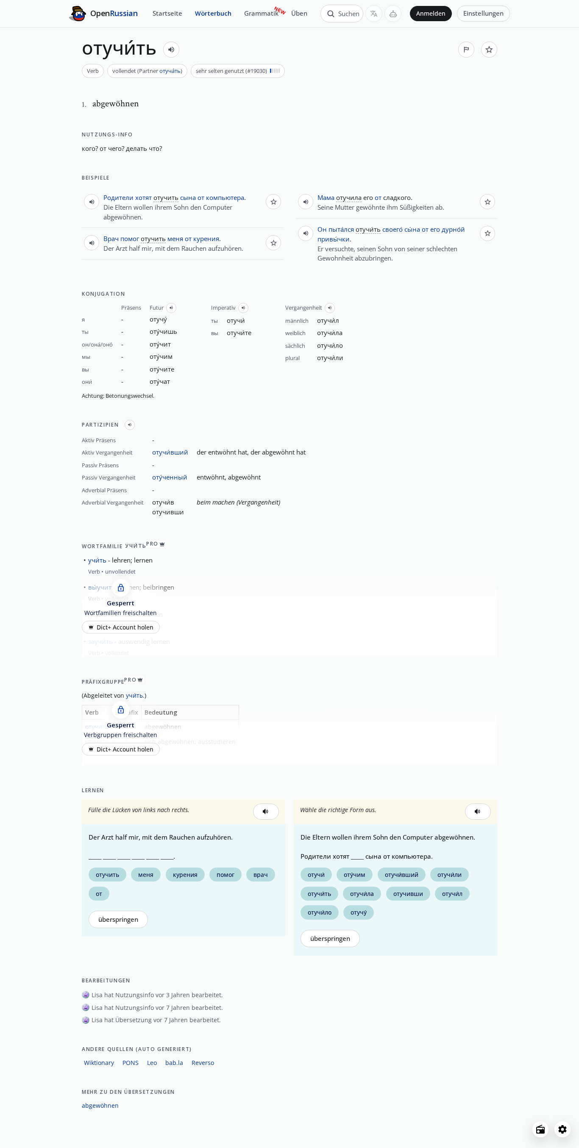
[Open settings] (562, 1129)
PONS (130, 1063)
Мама (325, 197)
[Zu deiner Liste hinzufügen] (489, 50)
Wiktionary (99, 1063)
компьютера (225, 197)
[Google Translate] (373, 13)
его (435, 229)
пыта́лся (341, 229)
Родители (118, 197)
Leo (152, 1063)
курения (206, 238)
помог (129, 238)
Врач (111, 238)
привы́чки (333, 239)
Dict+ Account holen (125, 627)
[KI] (392, 13)
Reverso (203, 1063)
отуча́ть (170, 71)
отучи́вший (170, 452)
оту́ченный (169, 477)
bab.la (174, 1063)
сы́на (412, 229)
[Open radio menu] (540, 1129)
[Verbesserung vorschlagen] (466, 50)
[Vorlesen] (171, 50)
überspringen (118, 919)
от (201, 197)
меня (175, 238)
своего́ (392, 229)
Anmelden (430, 13)
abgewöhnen (100, 1105)
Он (322, 229)
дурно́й (453, 229)
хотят (143, 197)
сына (188, 197)
